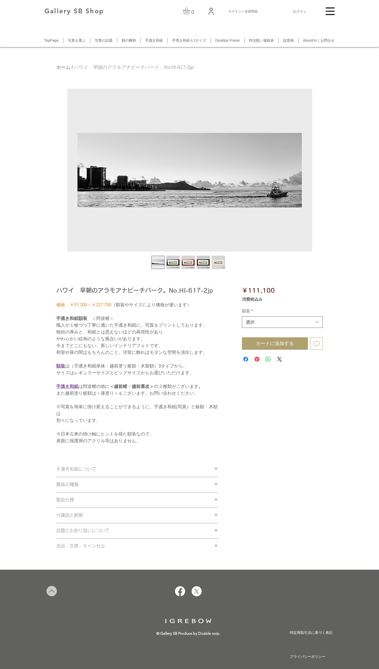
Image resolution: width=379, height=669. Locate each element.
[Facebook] (180, 591)
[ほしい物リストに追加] (316, 343)
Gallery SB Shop (74, 11)
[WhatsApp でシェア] (268, 359)
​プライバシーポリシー (307, 657)
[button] (190, 10)
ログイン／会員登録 (243, 11)
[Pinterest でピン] (257, 359)
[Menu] (330, 11)
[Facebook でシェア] (245, 359)
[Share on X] (279, 359)
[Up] (51, 591)
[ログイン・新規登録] (211, 11)
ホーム (63, 67)
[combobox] (282, 322)
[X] (197, 591)
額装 (247, 311)
